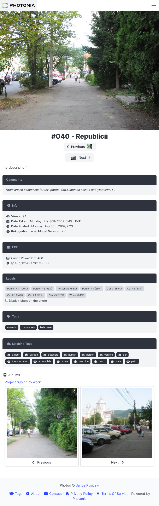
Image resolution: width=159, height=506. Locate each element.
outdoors (53, 354)
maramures (28, 327)
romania (12, 327)
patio (134, 361)
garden (34, 354)
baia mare (46, 327)
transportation (20, 361)
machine (84, 361)
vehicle (108, 354)
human (72, 354)
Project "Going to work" (23, 382)
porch (102, 361)
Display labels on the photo (27, 300)
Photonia (80, 498)
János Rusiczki (87, 485)
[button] (153, 5)
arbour (15, 354)
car (125, 354)
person (90, 354)
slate (118, 361)
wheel (65, 361)
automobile (45, 361)
